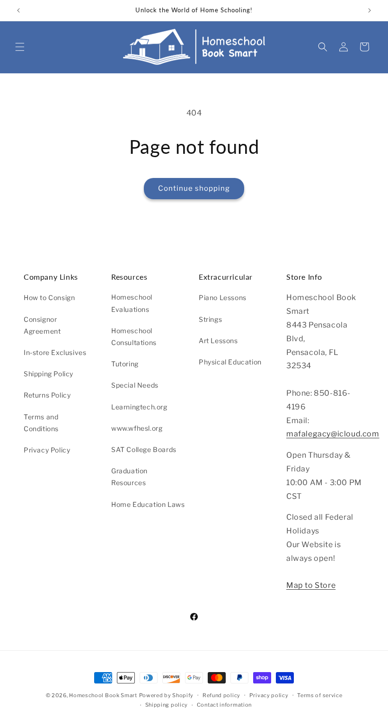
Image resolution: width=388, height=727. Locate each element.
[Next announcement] (369, 10)
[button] (19, 46)
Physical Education (230, 362)
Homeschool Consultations (134, 336)
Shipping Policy (48, 374)
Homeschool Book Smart (103, 695)
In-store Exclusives (55, 352)
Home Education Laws (148, 504)
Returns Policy (47, 395)
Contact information (224, 704)
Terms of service (319, 695)
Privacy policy (269, 695)
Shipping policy (166, 704)
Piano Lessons (223, 297)
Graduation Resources (129, 477)
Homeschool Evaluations (131, 303)
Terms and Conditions (41, 423)
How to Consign (49, 297)
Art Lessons (218, 341)
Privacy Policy (47, 450)
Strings (210, 319)
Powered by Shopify (166, 695)
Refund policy (221, 695)
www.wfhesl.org (136, 428)
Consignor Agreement (42, 325)
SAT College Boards (143, 449)
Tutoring (125, 364)
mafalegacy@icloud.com (332, 433)
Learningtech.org (139, 407)
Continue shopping (194, 188)
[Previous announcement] (18, 10)
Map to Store (310, 585)
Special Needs (135, 385)
